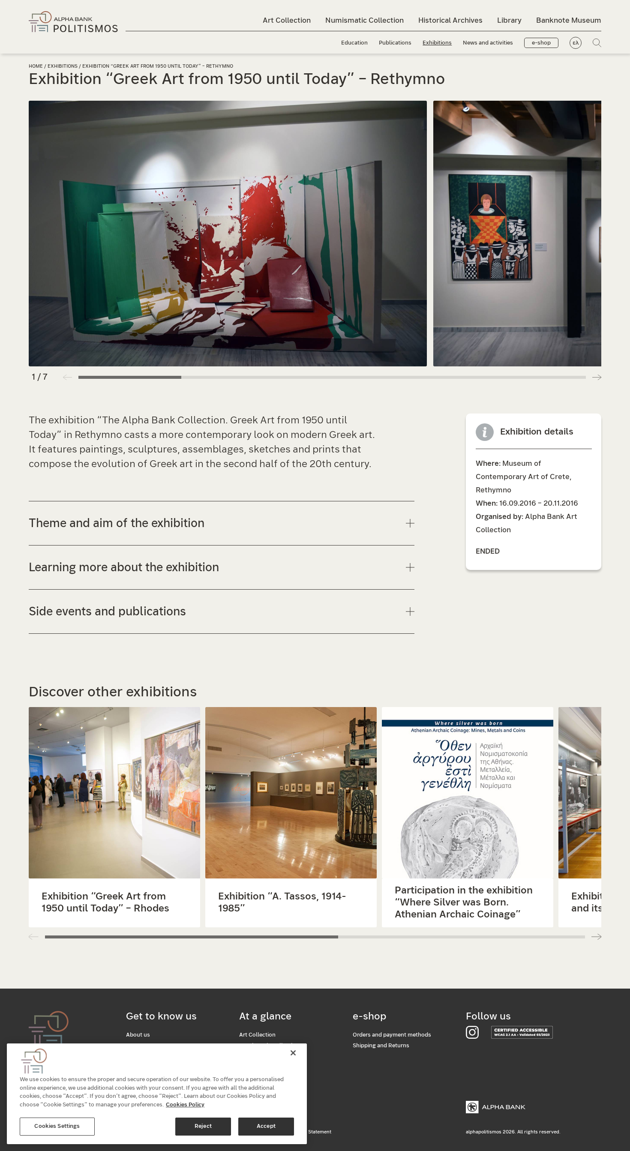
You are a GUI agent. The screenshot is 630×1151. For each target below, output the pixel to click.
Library (509, 20)
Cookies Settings (57, 1126)
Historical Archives (450, 20)
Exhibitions (437, 43)
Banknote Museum (568, 20)
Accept (266, 1126)
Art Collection (287, 20)
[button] (596, 377)
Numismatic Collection (364, 20)
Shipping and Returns (381, 1046)
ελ (576, 43)
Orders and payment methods (392, 1035)
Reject (203, 1126)
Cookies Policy (185, 1105)
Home (36, 66)
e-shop (541, 43)
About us (138, 1035)
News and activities (488, 43)
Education (354, 43)
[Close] (293, 1052)
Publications (395, 43)
